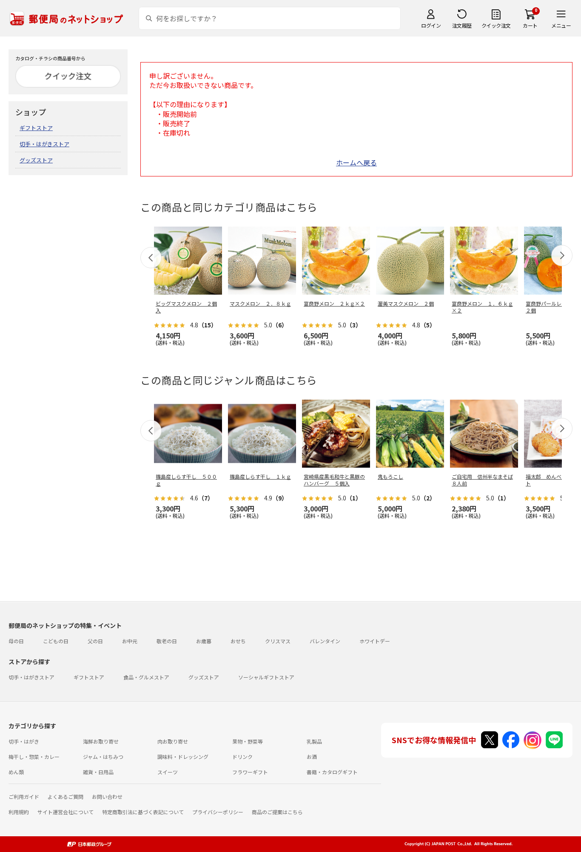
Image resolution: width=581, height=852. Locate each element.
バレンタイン (325, 641)
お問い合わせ (107, 796)
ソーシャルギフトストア (266, 677)
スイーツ (167, 771)
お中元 (129, 641)
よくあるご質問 (65, 796)
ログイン (431, 25)
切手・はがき (24, 741)
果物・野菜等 (247, 741)
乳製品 (314, 741)
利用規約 (19, 811)
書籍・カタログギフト (332, 771)
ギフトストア (36, 128)
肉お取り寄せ (172, 741)
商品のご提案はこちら (277, 811)
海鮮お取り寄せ (101, 741)
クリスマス (277, 641)
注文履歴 (462, 25)
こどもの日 (55, 641)
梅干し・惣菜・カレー (34, 756)
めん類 (16, 771)
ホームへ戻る (356, 162)
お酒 (312, 756)
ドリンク (242, 756)
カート (530, 25)
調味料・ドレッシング (182, 756)
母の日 (16, 641)
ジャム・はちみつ (103, 756)
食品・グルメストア (146, 677)
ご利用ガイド (24, 796)
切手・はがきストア (44, 144)
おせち (238, 641)
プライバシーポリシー (217, 811)
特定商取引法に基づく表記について (143, 811)
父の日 (95, 641)
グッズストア (36, 160)
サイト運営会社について (65, 811)
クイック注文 (496, 25)
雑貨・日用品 (98, 771)
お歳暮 (203, 641)
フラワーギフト (250, 771)
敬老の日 (167, 641)
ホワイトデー (374, 641)
